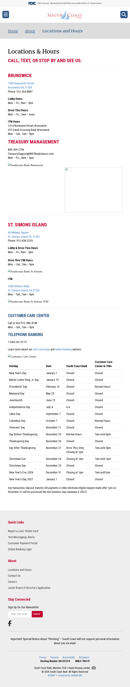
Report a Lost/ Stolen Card (23, 531)
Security (54, 657)
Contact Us (14, 575)
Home (13, 31)
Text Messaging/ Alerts (21, 537)
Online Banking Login (20, 549)
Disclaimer (84, 657)
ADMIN (51, 675)
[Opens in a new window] (65, 14)
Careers (12, 581)
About (30, 31)
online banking (63, 349)
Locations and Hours (20, 569)
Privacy (43, 657)
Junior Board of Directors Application (29, 587)
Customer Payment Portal (22, 543)
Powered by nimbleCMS (70, 675)
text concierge (41, 349)
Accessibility (68, 657)
